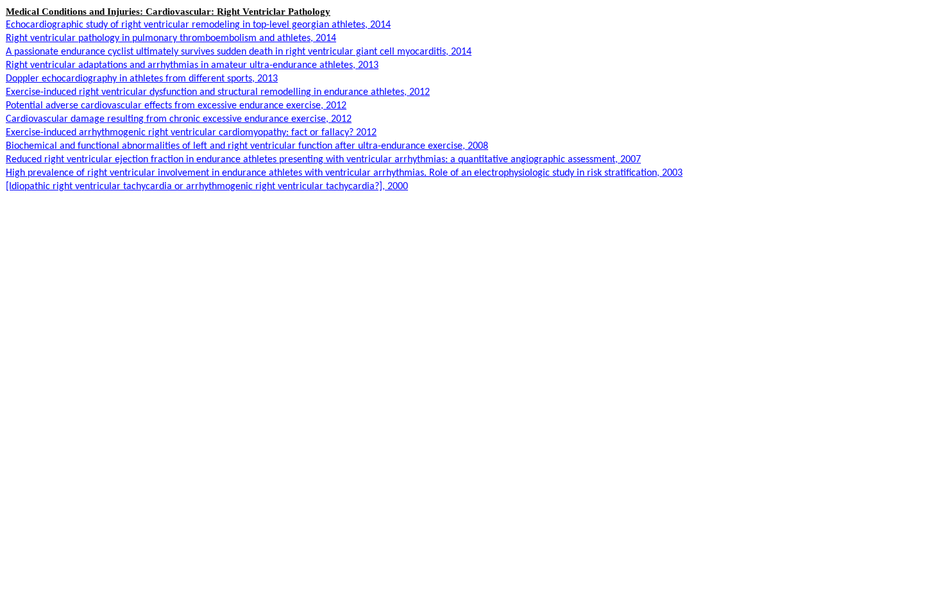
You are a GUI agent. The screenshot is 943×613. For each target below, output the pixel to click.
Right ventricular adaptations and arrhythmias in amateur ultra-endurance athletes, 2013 (192, 65)
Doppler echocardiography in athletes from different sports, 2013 (142, 79)
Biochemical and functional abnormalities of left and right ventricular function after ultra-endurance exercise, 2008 (247, 146)
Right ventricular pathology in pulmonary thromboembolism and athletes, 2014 (171, 38)
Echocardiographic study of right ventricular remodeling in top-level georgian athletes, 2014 (198, 25)
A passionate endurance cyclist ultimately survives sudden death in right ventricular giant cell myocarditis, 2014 (238, 52)
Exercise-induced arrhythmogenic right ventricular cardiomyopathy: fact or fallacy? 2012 (191, 133)
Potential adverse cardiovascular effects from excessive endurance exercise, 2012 (176, 106)
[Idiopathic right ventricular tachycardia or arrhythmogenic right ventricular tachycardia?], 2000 (207, 186)
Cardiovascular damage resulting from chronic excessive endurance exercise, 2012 (179, 119)
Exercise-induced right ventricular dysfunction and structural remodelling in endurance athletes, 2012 (218, 92)
